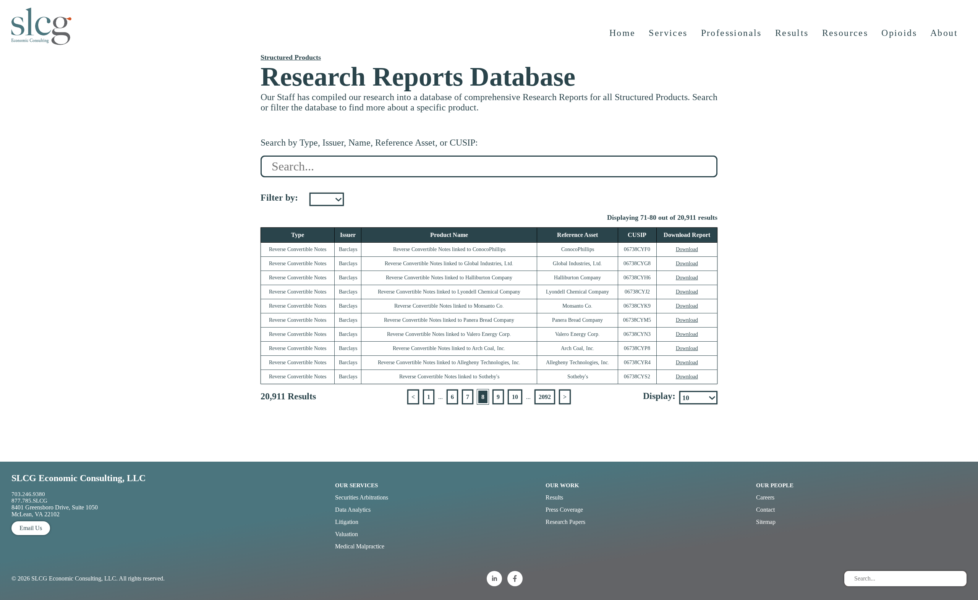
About (944, 33)
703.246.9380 (28, 494)
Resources (845, 33)
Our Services (356, 485)
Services (668, 33)
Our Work (562, 485)
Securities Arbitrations (361, 497)
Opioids (899, 33)
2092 (545, 397)
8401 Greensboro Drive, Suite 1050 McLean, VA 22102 (54, 510)
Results (792, 33)
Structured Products (291, 57)
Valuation (346, 534)
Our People (774, 485)
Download (687, 249)
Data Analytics (353, 509)
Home (622, 33)
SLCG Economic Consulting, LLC (78, 478)
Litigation (346, 522)
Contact (765, 509)
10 (515, 397)
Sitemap (766, 522)
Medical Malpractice (359, 546)
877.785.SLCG (29, 501)
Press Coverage (564, 509)
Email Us (30, 528)
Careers (765, 497)
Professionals (731, 33)
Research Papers (565, 522)
